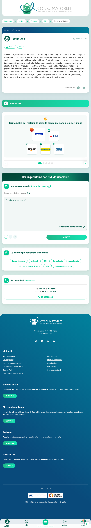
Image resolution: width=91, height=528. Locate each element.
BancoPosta (58, 261)
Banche (11, 47)
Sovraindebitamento (63, 266)
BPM (47, 266)
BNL (20, 47)
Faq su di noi (52, 356)
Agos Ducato (73, 261)
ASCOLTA (10, 443)
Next (85, 163)
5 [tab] (52, 163)
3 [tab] (46, 163)
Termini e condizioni (10, 356)
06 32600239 (47, 297)
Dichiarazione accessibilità (13, 367)
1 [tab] (40, 163)
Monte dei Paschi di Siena (29, 266)
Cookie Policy (8, 370)
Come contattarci (54, 370)
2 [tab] (43, 163)
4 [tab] (49, 163)
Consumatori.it (45, 8)
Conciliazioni (52, 363)
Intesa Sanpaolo (18, 261)
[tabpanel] (45, 136)
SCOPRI (9, 421)
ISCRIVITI (10, 396)
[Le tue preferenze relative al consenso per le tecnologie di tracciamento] (87, 524)
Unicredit (34, 261)
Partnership (51, 367)
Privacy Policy (8, 360)
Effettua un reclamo (54, 360)
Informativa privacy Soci (12, 363)
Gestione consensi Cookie (13, 373)
